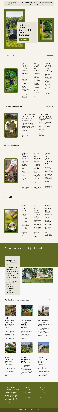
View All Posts (49, 299)
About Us (42, 389)
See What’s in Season (48, 145)
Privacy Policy (42, 394)
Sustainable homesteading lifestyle (48, 208)
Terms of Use (42, 392)
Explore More (24, 39)
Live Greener (50, 197)
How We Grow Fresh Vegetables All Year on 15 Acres (37, 157)
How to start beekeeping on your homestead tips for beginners (46, 117)
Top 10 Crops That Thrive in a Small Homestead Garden (48, 158)
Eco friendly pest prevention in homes (37, 208)
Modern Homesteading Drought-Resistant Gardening (42, 361)
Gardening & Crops (25, 188)
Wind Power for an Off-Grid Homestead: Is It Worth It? (37, 68)
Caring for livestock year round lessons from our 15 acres (28, 116)
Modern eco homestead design (25, 207)
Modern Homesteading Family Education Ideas (26, 360)
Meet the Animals (49, 106)
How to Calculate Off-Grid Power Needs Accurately (48, 67)
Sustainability (25, 236)
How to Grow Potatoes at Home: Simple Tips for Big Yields (9, 324)
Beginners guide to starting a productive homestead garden (25, 157)
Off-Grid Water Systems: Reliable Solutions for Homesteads (25, 69)
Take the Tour (50, 55)
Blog (23, 135)
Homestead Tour (24, 97)
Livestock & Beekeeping (26, 136)
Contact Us (42, 397)
